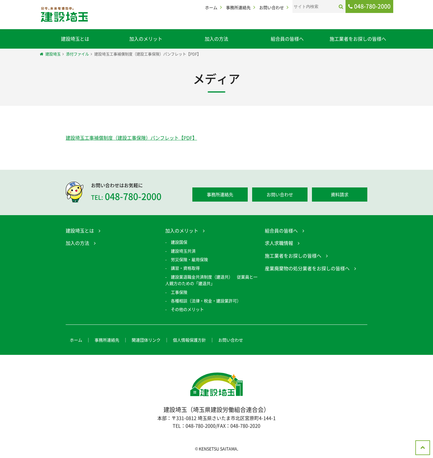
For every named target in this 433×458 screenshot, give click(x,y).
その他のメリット (187, 309)
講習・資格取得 (185, 268)
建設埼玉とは (75, 38)
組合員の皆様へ (287, 38)
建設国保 (179, 242)
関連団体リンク (146, 340)
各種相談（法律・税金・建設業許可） (206, 301)
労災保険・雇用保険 (189, 259)
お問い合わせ (271, 7)
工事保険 (179, 292)
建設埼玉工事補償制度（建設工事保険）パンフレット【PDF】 (131, 137)
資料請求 (339, 194)
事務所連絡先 (238, 7)
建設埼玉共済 (183, 251)
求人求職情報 (279, 242)
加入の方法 (216, 38)
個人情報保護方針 (189, 340)
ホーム (211, 7)
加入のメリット (145, 38)
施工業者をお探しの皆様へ (358, 38)
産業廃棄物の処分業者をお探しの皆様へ (307, 268)
